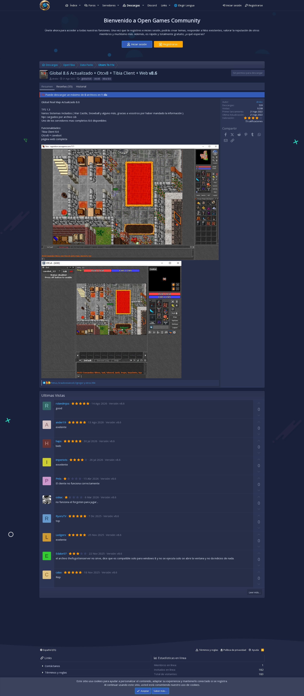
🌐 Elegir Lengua (184, 5)
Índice (73, 5)
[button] (80, 5)
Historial (81, 86)
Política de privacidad (234, 649)
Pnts (58, 478)
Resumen (47, 86)
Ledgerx (61, 535)
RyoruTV (61, 516)
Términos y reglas (208, 649)
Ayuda (255, 649)
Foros (92, 5)
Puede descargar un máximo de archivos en (76, 94)
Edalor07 (61, 553)
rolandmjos (62, 403)
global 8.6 (86, 78)
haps (59, 441)
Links (164, 5)
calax (59, 572)
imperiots (61, 459)
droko (55, 78)
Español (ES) (49, 649)
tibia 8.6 (107, 78)
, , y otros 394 (73, 382)
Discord (152, 5)
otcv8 (97, 78)
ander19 (61, 422)
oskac (59, 497)
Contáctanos (52, 666)
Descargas (133, 5)
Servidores (109, 5)
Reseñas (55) (64, 86)
